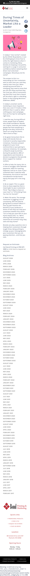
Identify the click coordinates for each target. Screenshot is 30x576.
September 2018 (9, 466)
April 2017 (6, 488)
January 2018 (8, 479)
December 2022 (9, 352)
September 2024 (9, 302)
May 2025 (6, 283)
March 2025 (7, 286)
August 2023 (8, 330)
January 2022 (8, 383)
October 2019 (8, 441)
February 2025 (8, 289)
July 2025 (6, 277)
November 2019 (9, 438)
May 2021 (6, 402)
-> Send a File (15, 521)
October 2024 (8, 300)
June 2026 (7, 261)
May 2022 (6, 372)
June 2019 (6, 452)
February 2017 (8, 493)
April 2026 (7, 264)
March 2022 (7, 377)
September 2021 (9, 391)
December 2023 (9, 322)
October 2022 (8, 358)
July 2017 (6, 482)
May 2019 (6, 455)
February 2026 (8, 269)
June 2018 (6, 471)
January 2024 (8, 319)
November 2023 (9, 324)
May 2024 (6, 311)
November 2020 (9, 419)
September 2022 (9, 360)
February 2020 (8, 432)
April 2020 (7, 430)
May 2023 (6, 338)
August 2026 (8, 258)
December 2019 (8, 435)
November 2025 (9, 272)
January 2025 (8, 291)
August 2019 (7, 446)
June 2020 (7, 427)
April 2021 (7, 405)
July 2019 (6, 449)
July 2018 (6, 468)
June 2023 (7, 336)
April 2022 (7, 374)
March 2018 (7, 477)
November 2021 (9, 385)
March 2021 (7, 408)
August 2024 (8, 305)
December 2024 (9, 294)
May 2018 (6, 474)
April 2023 (7, 341)
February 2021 (8, 410)
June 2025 (7, 280)
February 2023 (8, 347)
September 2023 (9, 327)
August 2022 (8, 363)
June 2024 (7, 308)
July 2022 (6, 366)
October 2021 (8, 388)
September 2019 (9, 443)
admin (6, 30)
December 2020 (9, 416)
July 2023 (6, 333)
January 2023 (8, 349)
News (19, 30)
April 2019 (7, 457)
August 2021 (7, 394)
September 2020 (9, 421)
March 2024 (7, 313)
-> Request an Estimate (15, 523)
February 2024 (8, 316)
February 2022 (8, 380)
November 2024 (9, 297)
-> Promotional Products (15, 518)
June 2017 (6, 485)
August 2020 (8, 424)
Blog (17, 30)
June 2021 (6, 399)
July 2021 (6, 396)
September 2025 (9, 275)
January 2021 (8, 413)
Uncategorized (6, 32)
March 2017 (7, 491)
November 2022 (9, 355)
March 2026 (7, 266)
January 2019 (8, 463)
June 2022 (7, 369)
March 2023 (7, 344)
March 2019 (7, 460)
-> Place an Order (15, 526)
